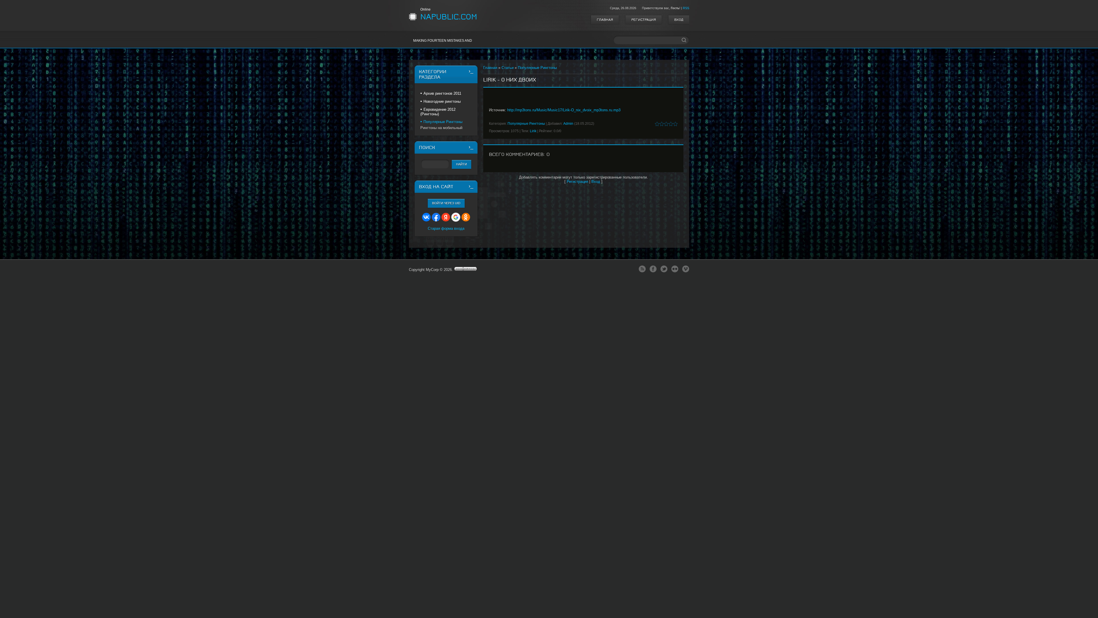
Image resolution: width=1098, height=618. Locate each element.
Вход (678, 20)
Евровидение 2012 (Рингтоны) (437, 111)
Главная (605, 20)
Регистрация (643, 20)
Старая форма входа (446, 228)
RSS (686, 8)
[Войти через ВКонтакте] (426, 217)
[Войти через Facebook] (436, 217)
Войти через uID (446, 203)
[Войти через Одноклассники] (466, 217)
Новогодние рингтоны (442, 101)
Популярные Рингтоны (537, 68)
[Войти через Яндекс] (445, 217)
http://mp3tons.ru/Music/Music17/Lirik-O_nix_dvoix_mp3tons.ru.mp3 (563, 110)
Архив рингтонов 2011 (442, 93)
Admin (568, 124)
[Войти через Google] (455, 217)
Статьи (508, 68)
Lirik (533, 131)
